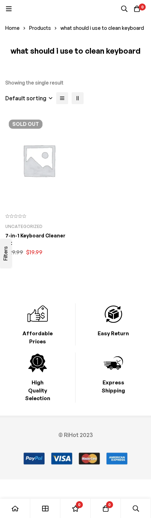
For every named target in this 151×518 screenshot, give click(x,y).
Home (12, 28)
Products (40, 28)
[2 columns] (78, 98)
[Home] (15, 508)
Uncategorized (23, 226)
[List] (62, 98)
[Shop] (45, 508)
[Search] (124, 8)
